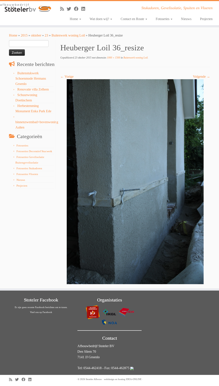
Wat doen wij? (100, 19)
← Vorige (67, 76)
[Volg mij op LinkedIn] (84, 8)
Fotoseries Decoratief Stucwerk (34, 151)
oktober (36, 35)
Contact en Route (133, 19)
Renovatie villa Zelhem (33, 89)
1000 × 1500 (113, 57)
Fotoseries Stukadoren (29, 168)
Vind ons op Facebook (41, 312)
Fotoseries (163, 19)
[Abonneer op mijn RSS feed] (63, 8)
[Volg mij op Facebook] (77, 8)
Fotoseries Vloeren (27, 174)
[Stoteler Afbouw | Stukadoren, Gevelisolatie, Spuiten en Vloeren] (25, 7)
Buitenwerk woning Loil (68, 35)
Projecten (206, 19)
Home (74, 19)
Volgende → (201, 76)
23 (46, 35)
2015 (24, 35)
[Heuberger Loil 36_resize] (135, 181)
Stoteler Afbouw (94, 379)
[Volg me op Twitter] (70, 8)
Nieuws (186, 19)
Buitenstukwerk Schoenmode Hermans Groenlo (30, 78)
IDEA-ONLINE (134, 379)
